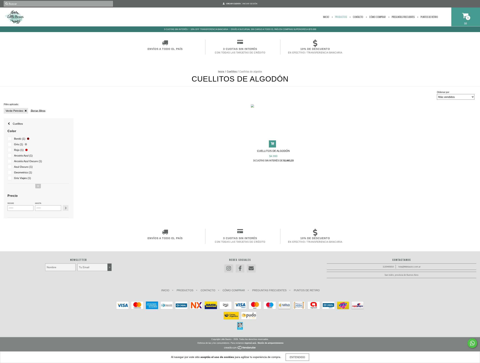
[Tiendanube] (240, 348)
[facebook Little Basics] (240, 268)
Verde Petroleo (14, 110)
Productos (340, 17)
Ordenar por (443, 92)
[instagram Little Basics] (228, 268)
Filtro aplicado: (11, 104)
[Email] (251, 268)
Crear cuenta (233, 4)
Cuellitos (232, 71)
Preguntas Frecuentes (403, 17)
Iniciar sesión (249, 4)
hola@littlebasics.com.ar (409, 267)
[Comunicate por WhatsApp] (472, 343)
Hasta (38, 203)
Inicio (326, 17)
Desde (11, 203)
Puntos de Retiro (429, 17)
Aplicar (65, 208)
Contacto (357, 17)
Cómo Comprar (377, 17)
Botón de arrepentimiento (271, 343)
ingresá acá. (250, 343)
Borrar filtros (38, 110)
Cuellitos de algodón (273, 150)
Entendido (297, 357)
